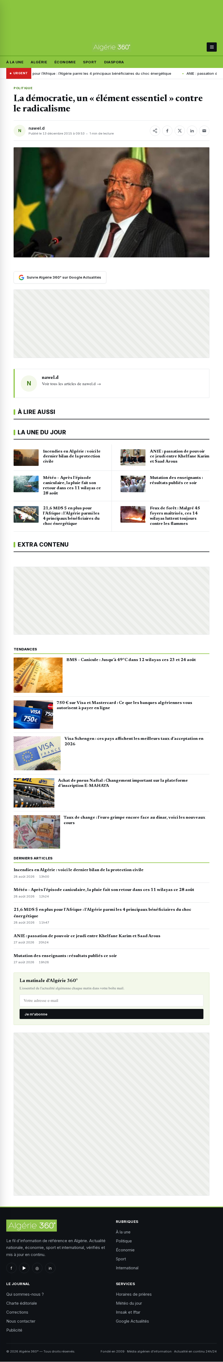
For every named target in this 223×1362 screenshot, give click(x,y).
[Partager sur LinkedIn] (192, 131)
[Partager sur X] (180, 131)
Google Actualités (132, 1321)
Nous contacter (20, 1321)
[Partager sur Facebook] (167, 131)
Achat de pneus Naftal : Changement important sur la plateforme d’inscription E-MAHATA (123, 783)
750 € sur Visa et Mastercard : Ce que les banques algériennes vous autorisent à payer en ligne (124, 705)
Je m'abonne (35, 1014)
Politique (23, 88)
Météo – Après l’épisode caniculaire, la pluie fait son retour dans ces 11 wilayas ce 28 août (104, 890)
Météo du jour (129, 1303)
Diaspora (114, 62)
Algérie (39, 62)
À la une (14, 62)
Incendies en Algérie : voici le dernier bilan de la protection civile (79, 870)
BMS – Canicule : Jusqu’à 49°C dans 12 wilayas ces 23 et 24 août (131, 660)
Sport (90, 62)
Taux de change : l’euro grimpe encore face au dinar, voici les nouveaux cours (134, 820)
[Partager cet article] (155, 131)
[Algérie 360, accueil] (111, 47)
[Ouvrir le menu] (212, 47)
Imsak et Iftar (128, 1312)
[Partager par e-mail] (204, 131)
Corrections (17, 1312)
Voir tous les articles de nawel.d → (71, 383)
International (127, 1267)
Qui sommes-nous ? (25, 1294)
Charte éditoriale (21, 1303)
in (50, 1268)
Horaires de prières (134, 1294)
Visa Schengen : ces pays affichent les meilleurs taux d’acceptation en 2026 (133, 741)
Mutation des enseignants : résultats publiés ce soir (65, 956)
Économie (65, 62)
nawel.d (37, 128)
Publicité (14, 1330)
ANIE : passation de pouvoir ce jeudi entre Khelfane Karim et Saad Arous (87, 936)
